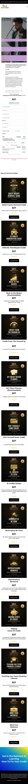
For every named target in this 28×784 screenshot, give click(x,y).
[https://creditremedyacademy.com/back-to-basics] (14, 278)
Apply (22, 142)
